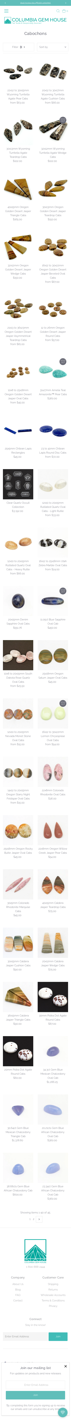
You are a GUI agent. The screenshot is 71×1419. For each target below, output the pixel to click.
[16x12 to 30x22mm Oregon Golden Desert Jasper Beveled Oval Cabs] (53, 247)
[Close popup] (66, 1366)
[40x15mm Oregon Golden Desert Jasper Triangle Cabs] (18, 188)
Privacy (53, 1306)
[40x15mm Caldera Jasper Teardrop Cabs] (53, 884)
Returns (53, 1289)
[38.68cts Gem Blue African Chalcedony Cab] (18, 1168)
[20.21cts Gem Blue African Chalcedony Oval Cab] (53, 1109)
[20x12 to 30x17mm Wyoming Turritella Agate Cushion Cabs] (53, 72)
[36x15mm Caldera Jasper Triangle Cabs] (18, 997)
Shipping (53, 1284)
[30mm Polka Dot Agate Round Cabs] (53, 997)
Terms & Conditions (53, 1300)
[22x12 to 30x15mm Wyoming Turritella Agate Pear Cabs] (18, 72)
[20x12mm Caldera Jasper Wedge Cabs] (53, 943)
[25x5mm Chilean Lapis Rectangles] (18, 430)
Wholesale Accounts (53, 1295)
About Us (17, 1284)
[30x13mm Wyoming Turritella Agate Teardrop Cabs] (18, 130)
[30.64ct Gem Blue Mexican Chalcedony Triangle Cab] (18, 1109)
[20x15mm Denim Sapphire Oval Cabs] (18, 601)
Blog (18, 1289)
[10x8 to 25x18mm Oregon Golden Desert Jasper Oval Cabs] (18, 372)
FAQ (17, 1295)
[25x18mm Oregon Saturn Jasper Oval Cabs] (53, 655)
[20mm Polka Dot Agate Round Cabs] (18, 1051)
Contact (18, 1300)
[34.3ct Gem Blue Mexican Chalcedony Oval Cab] (53, 1051)
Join (58, 1336)
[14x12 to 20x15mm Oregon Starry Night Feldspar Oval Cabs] (18, 772)
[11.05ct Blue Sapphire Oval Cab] (53, 601)
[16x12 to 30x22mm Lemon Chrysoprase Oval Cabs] (53, 713)
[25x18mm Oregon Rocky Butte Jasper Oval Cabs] (18, 830)
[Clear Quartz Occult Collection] (18, 484)
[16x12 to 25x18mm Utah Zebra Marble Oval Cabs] (53, 542)
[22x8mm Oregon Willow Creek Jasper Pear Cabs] (53, 830)
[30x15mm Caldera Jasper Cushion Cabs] (18, 943)
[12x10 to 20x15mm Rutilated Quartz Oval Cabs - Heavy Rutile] (18, 542)
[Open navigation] (7, 11)
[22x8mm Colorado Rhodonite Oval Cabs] (53, 772)
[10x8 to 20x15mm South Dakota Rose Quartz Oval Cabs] (18, 655)
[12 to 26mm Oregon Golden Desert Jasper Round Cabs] (53, 309)
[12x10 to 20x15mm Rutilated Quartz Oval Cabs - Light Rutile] (53, 484)
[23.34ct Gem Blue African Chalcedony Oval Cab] (53, 1168)
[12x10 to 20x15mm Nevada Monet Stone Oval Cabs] (18, 713)
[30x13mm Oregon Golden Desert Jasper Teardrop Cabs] (53, 188)
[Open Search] (58, 10)
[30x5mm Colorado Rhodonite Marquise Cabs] (18, 884)
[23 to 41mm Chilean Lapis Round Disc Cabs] (53, 430)
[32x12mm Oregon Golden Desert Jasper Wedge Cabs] (18, 247)
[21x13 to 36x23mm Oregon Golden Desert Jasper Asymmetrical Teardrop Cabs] (18, 309)
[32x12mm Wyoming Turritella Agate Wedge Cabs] (53, 130)
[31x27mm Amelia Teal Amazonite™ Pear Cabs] (53, 372)
